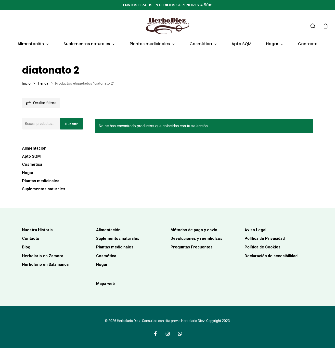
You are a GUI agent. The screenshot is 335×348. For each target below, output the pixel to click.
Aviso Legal (255, 230)
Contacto (30, 238)
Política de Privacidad (265, 238)
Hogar (28, 172)
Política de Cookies (263, 247)
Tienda (43, 83)
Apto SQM (31, 156)
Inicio (26, 83)
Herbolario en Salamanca (45, 264)
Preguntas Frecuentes (191, 247)
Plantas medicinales (40, 181)
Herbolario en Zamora (42, 256)
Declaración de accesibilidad (271, 256)
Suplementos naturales (43, 189)
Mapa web (105, 283)
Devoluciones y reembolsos (196, 238)
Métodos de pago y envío (193, 230)
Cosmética (32, 164)
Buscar (71, 123)
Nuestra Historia (37, 230)
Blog (26, 247)
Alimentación (34, 148)
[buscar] (313, 26)
